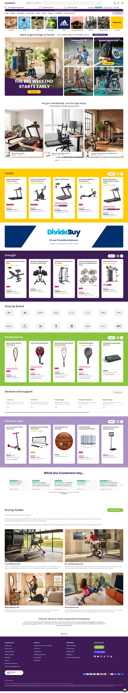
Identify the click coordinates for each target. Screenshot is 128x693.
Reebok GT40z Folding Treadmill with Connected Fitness (111, 181)
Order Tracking (9, 654)
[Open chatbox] (125, 690)
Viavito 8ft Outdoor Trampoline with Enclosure (87, 428)
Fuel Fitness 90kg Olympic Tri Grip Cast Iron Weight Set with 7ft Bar (88, 263)
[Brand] (9, 312)
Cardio (7, 13)
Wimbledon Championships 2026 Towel (111, 344)
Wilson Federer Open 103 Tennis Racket (13, 344)
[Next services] (123, 403)
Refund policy (70, 651)
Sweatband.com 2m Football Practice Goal (39, 428)
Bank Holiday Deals (69, 13)
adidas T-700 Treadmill (17, 153)
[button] (122, 3)
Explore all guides (115, 510)
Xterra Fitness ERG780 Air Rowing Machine (86, 180)
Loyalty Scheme (9, 651)
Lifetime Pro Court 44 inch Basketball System (111, 428)
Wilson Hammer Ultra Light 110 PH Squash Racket (64, 344)
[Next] (121, 134)
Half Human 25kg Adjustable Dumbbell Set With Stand (39, 262)
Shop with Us (38, 651)
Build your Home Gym (100, 34)
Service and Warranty (11, 663)
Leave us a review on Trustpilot (43, 645)
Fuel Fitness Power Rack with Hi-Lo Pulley (63, 262)
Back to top (64, 634)
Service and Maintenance (12, 666)
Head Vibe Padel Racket (86, 343)
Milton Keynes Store (40, 654)
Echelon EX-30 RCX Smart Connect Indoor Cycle (38, 180)
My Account (8, 648)
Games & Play (30, 13)
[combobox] (64, 3)
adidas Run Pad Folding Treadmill (60, 153)
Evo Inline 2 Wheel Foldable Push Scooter (14, 428)
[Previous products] (117, 174)
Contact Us (8, 645)
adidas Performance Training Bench (15, 262)
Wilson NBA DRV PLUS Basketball (61, 428)
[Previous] (6, 134)
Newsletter (37, 660)
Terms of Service (71, 645)
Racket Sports (21, 13)
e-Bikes (38, 13)
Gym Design (37, 657)
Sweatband (10, 680)
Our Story (37, 648)
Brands (44, 13)
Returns (7, 660)
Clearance (51, 13)
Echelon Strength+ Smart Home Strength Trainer (104, 153)
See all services (118, 392)
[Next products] (121, 174)
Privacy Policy (70, 648)
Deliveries (7, 657)
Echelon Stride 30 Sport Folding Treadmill (13, 180)
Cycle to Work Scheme (73, 657)
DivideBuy (69, 654)
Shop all (111, 174)
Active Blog (99, 647)
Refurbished (58, 13)
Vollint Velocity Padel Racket (39, 343)
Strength (12, 13)
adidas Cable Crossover (110, 261)
